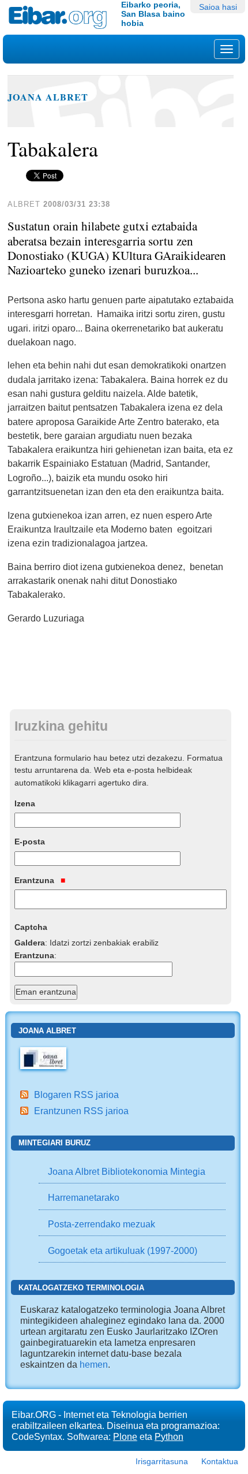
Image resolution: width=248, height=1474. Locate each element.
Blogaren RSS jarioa (76, 1094)
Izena (24, 803)
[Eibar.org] (60, 17)
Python (169, 1436)
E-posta (29, 841)
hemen (94, 1364)
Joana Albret (47, 97)
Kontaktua (219, 1461)
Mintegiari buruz (54, 1142)
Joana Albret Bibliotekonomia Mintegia (126, 1171)
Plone (125, 1436)
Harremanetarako (83, 1197)
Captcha (30, 927)
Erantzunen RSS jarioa (81, 1111)
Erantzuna (35, 880)
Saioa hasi (218, 7)
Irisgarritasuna (162, 1461)
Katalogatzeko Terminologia (81, 1287)
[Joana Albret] (43, 1057)
